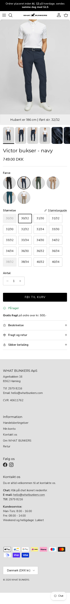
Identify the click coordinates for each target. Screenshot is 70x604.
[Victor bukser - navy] (24, 183)
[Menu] (4, 15)
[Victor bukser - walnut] (53, 183)
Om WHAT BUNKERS (17, 440)
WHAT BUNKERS (20, 579)
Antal (7, 273)
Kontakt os (10, 434)
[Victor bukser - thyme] (38, 183)
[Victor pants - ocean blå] (9, 197)
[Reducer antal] (6, 281)
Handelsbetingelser (15, 423)
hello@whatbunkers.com (29, 495)
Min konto (9, 429)
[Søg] (12, 15)
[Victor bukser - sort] (9, 183)
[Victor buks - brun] (24, 197)
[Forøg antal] (21, 281)
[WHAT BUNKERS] (35, 15)
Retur (6, 446)
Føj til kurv (35, 297)
